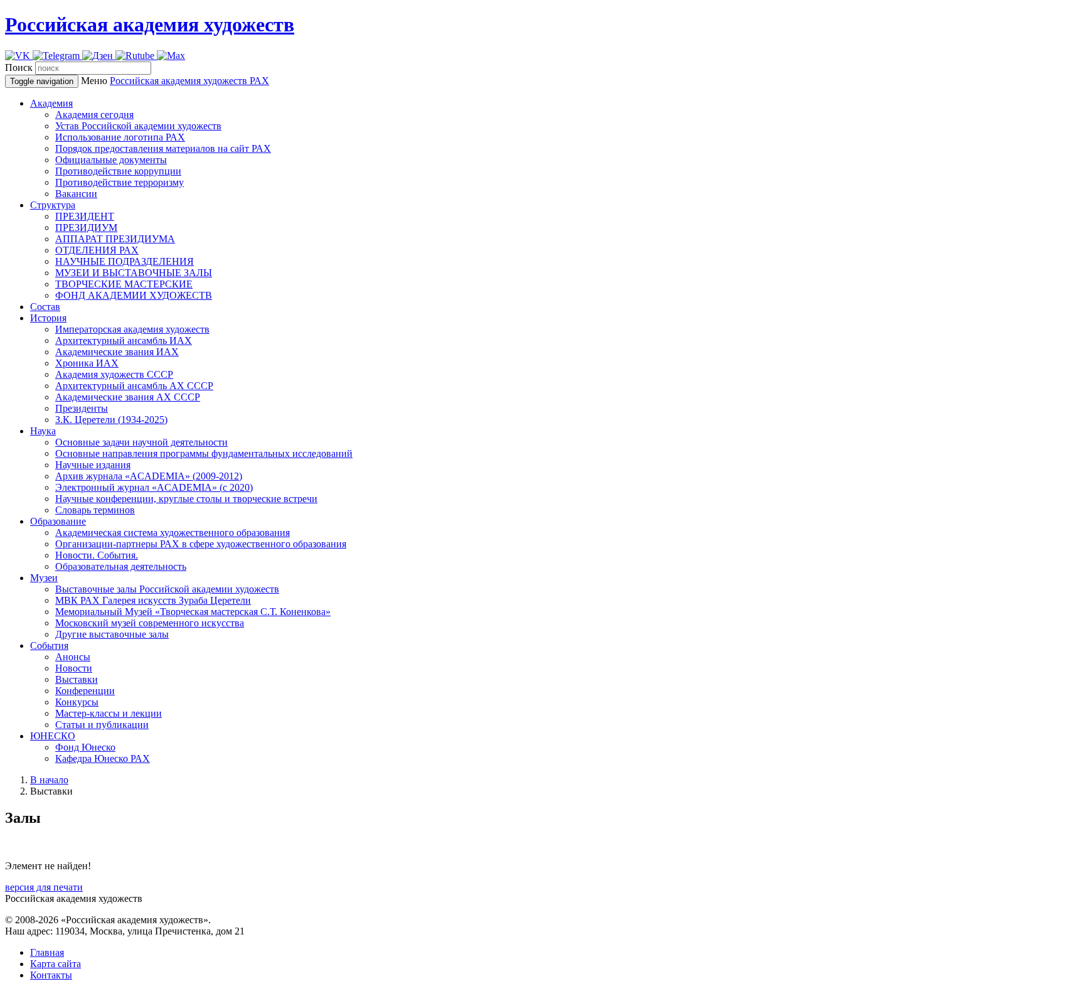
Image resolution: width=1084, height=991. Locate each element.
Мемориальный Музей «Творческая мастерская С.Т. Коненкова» (193, 611)
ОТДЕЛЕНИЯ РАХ (97, 250)
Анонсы (72, 656)
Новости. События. (96, 555)
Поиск (19, 67)
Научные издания (92, 464)
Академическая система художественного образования (172, 532)
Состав (45, 306)
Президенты (81, 408)
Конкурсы (76, 702)
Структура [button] (52, 205)
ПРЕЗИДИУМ (86, 227)
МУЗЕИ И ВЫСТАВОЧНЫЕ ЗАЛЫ (133, 272)
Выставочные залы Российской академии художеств (167, 589)
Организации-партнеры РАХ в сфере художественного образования (200, 543)
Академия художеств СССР (114, 374)
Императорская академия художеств (132, 329)
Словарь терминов (95, 510)
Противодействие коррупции (118, 171)
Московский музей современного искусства (149, 623)
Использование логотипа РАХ (120, 137)
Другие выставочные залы (112, 634)
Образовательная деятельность (120, 566)
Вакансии (76, 193)
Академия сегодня (94, 114)
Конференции (85, 690)
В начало (49, 779)
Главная (47, 952)
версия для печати (44, 887)
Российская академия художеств (149, 24)
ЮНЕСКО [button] (52, 736)
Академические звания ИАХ (117, 351)
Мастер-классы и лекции (108, 713)
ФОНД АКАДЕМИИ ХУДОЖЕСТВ (133, 295)
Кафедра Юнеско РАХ (102, 758)
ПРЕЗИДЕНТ (84, 216)
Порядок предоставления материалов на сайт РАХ (163, 148)
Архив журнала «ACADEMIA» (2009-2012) (148, 476)
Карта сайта (55, 963)
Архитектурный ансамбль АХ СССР (134, 385)
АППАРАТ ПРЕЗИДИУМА (115, 238)
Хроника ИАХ (87, 363)
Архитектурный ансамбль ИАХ (123, 340)
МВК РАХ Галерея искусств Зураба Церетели (153, 600)
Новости (73, 668)
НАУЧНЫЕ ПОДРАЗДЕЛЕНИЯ (124, 261)
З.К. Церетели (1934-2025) (111, 419)
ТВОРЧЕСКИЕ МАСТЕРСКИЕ (124, 284)
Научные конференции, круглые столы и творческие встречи (186, 498)
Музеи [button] (44, 577)
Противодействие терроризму (119, 182)
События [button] (49, 645)
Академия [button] (51, 103)
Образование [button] (58, 521)
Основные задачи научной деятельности (141, 442)
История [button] (48, 318)
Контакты (51, 975)
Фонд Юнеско (85, 747)
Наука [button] (43, 431)
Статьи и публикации (102, 724)
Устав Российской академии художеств (138, 126)
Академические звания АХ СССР (127, 397)
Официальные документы (111, 159)
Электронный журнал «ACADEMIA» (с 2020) (154, 487)
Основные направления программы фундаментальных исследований (204, 453)
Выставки (76, 679)
